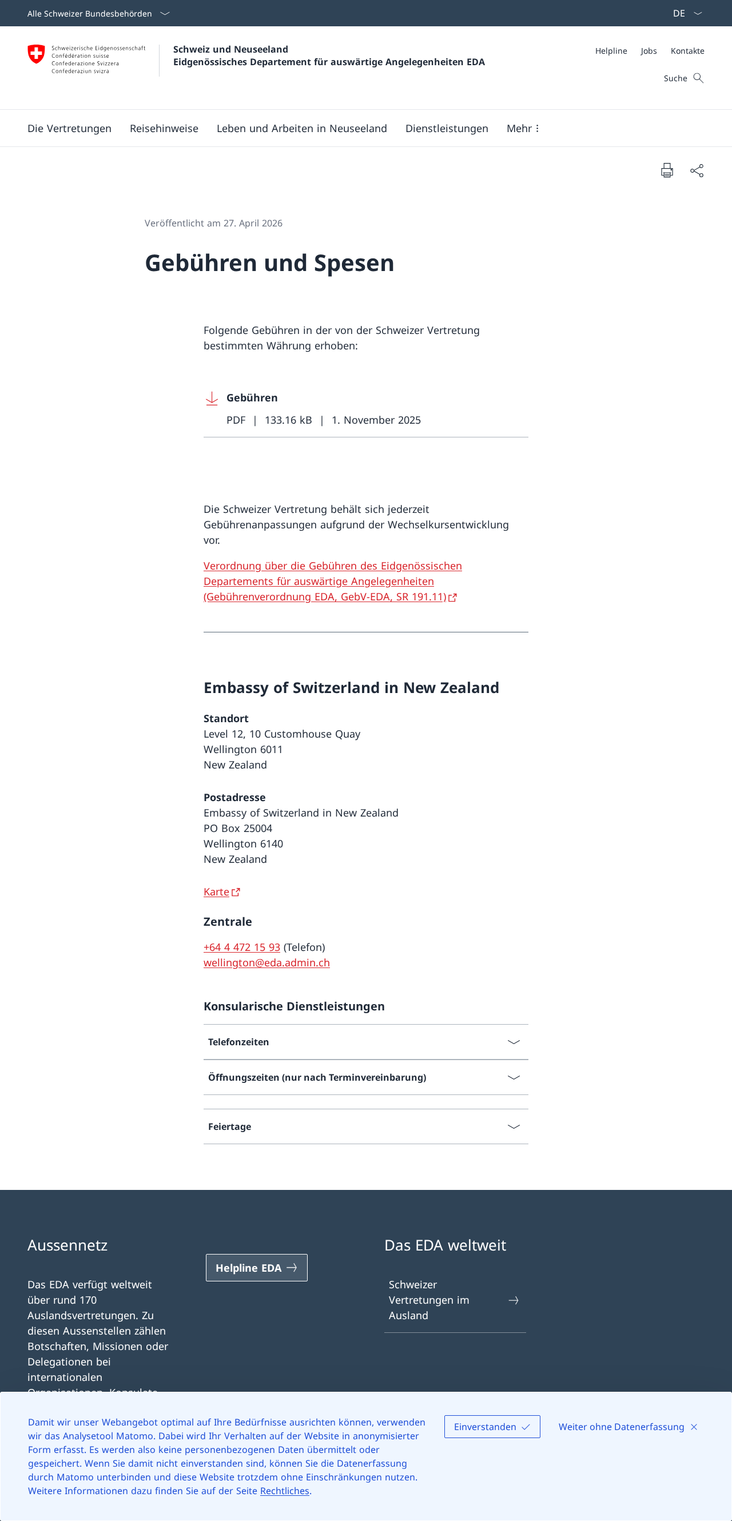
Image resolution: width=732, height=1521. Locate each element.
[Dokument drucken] (667, 170)
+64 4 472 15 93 (242, 947)
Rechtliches (284, 1490)
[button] (69, 128)
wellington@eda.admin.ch (267, 962)
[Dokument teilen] (696, 170)
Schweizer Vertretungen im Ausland (429, 1299)
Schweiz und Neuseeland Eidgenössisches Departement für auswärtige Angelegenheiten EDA (329, 55)
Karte (216, 891)
